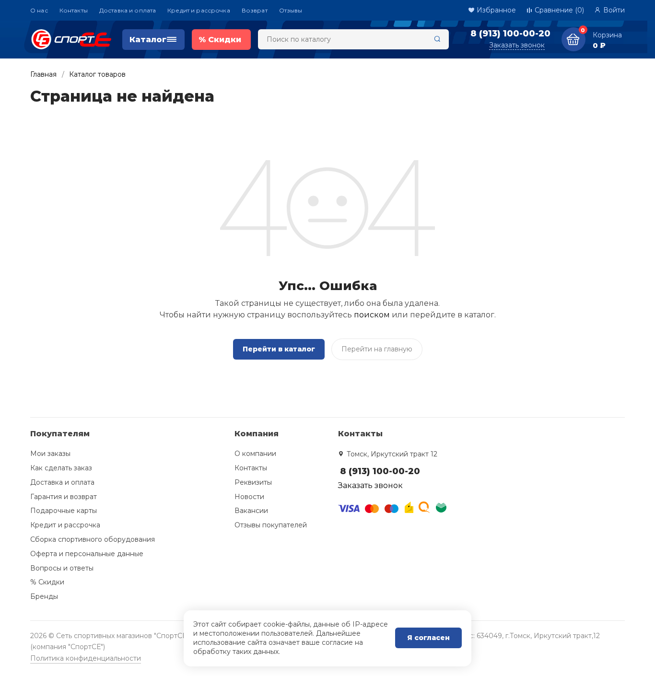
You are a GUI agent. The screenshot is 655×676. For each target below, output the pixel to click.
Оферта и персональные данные (86, 553)
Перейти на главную (376, 349)
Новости (249, 496)
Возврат (255, 10)
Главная (43, 74)
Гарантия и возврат (63, 496)
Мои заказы (50, 453)
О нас (39, 10)
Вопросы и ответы (62, 568)
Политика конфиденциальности (85, 658)
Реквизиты (253, 482)
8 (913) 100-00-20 (510, 33)
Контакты (73, 10)
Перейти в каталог (279, 349)
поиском (372, 314)
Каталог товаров (97, 74)
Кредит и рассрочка (198, 10)
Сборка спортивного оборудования (92, 539)
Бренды (44, 596)
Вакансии (251, 510)
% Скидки (47, 582)
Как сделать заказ (61, 468)
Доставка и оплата (127, 10)
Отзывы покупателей (270, 525)
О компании (255, 453)
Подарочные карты (63, 510)
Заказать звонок (517, 45)
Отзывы (291, 10)
